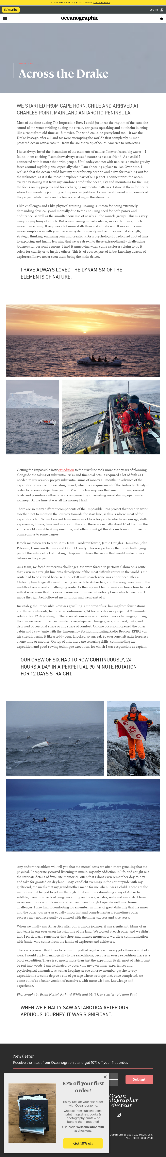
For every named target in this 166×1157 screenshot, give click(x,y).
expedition (66, 469)
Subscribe (11, 10)
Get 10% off (83, 1143)
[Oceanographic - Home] (80, 18)
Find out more (102, 2)
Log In (154, 10)
